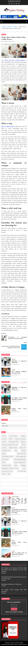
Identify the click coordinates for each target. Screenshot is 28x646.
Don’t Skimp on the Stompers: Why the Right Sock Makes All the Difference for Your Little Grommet (19, 410)
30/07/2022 (12, 41)
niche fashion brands (7, 456)
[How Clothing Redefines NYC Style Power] (6, 372)
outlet (15, 465)
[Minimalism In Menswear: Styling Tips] (6, 361)
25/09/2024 (15, 514)
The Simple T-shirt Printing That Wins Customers (19, 388)
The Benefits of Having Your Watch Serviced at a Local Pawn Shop (19, 511)
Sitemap (21, 642)
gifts (16, 450)
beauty (4, 436)
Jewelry (13, 507)
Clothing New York (13, 442)
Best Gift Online (13, 436)
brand (10, 439)
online (3, 462)
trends (4, 474)
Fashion (13, 529)
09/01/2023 (15, 401)
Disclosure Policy (15, 642)
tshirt (9, 474)
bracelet (4, 439)
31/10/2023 (15, 364)
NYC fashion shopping (20, 459)
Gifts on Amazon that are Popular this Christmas (19, 553)
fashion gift (23, 447)
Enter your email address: (14, 607)
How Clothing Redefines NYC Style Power (19, 372)
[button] (1, 21)
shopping (23, 465)
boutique (23, 436)
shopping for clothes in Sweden (10, 468)
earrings (4, 447)
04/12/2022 (15, 375)
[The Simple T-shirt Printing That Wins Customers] (6, 389)
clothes (4, 442)
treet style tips (22, 471)
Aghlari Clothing (6, 26)
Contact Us (7, 642)
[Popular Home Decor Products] (6, 399)
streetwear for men (7, 471)
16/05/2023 (15, 390)
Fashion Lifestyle (15, 496)
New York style (22, 453)
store (24, 468)
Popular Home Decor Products (19, 398)
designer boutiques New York (10, 444)
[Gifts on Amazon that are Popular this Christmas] (6, 553)
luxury (4, 453)
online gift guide (6, 465)
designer (23, 442)
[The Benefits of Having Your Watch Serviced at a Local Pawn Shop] (6, 511)
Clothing (15, 26)
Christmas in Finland (20, 439)
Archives (3, 423)
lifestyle (23, 450)
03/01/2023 (15, 556)
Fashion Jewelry (6, 450)
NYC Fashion (5, 459)
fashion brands (13, 447)
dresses (24, 444)
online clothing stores (20, 462)
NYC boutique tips (21, 456)
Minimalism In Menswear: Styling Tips (19, 361)
